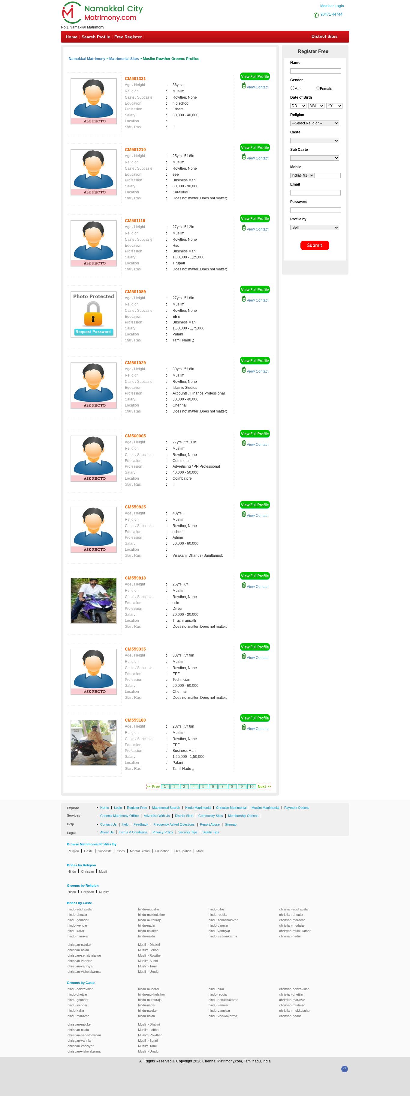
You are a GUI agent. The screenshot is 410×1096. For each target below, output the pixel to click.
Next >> (264, 787)
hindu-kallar (76, 931)
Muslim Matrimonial (265, 807)
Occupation (182, 851)
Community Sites (210, 816)
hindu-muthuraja (149, 920)
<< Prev (153, 787)
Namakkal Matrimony (87, 59)
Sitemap (231, 824)
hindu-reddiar (218, 914)
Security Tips (187, 832)
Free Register (128, 36)
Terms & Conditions (133, 832)
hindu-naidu (146, 936)
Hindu (72, 871)
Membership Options (243, 816)
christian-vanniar (80, 961)
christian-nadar (290, 936)
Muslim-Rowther (150, 955)
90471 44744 (331, 14)
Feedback (141, 824)
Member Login (332, 6)
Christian (87, 871)
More (200, 851)
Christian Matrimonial (231, 807)
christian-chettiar (291, 914)
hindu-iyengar (77, 925)
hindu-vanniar (218, 925)
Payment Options (296, 807)
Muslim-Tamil (147, 966)
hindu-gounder (78, 920)
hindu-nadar (146, 925)
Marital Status (140, 851)
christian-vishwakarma (84, 971)
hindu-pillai (216, 909)
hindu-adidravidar (80, 909)
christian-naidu (78, 950)
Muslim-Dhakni (149, 944)
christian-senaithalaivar (84, 955)
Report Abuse (210, 824)
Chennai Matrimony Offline (119, 816)
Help (125, 824)
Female (326, 89)
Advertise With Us (157, 816)
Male (298, 89)
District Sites (325, 36)
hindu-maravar (78, 936)
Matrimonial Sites (124, 59)
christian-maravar (292, 920)
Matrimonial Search (166, 807)
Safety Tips (211, 832)
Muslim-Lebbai (148, 950)
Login (118, 807)
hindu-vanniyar (219, 931)
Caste (88, 851)
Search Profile (96, 36)
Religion (73, 851)
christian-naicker (80, 944)
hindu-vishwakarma (223, 936)
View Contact (257, 87)
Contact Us (108, 824)
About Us (107, 832)
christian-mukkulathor (295, 931)
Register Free (137, 807)
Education (162, 851)
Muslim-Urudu (148, 971)
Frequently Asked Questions (174, 824)
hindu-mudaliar (148, 909)
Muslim (104, 871)
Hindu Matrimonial (198, 807)
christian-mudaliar (292, 925)
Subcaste (105, 851)
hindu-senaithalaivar (223, 920)
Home (71, 36)
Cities (121, 851)
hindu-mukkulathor (151, 914)
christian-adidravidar (294, 909)
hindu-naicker (148, 931)
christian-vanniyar (81, 966)
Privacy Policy (162, 832)
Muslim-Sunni (148, 961)
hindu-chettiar (77, 914)
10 (251, 787)
